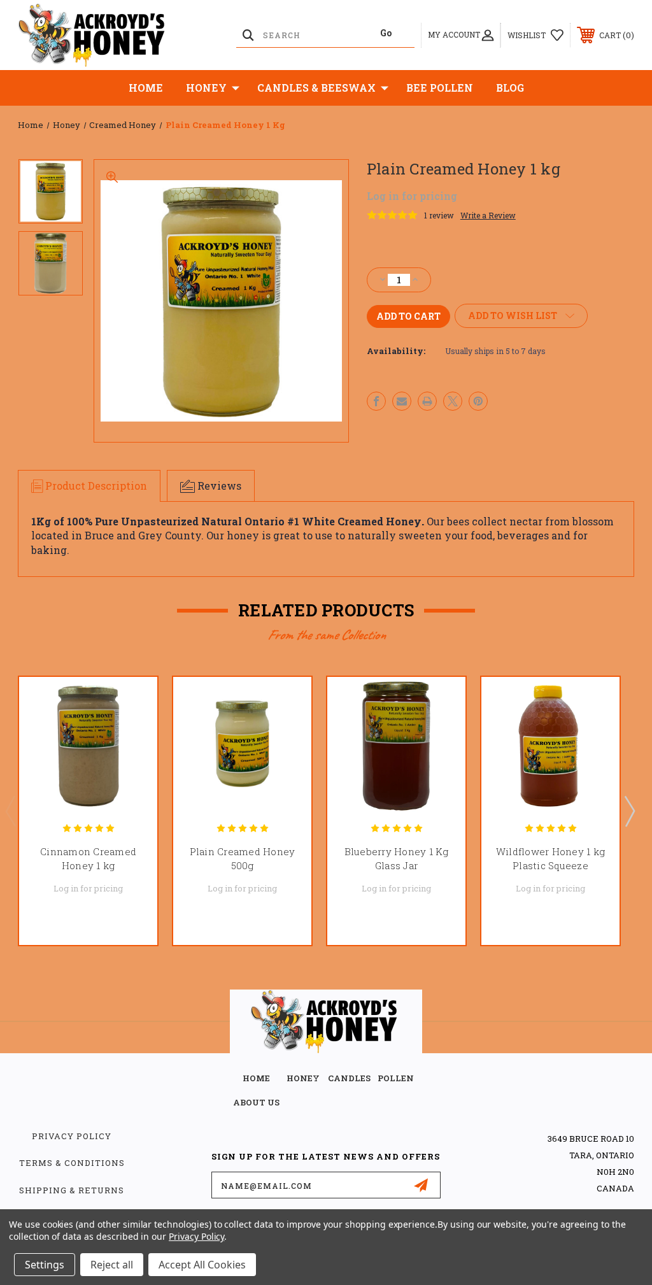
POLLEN (396, 1078)
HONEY (303, 1078)
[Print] (427, 401)
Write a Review (488, 215)
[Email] (401, 401)
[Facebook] (376, 401)
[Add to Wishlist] (132, 732)
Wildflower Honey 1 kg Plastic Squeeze (550, 858)
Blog (510, 87)
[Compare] (132, 763)
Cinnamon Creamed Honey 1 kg (88, 858)
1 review (439, 215)
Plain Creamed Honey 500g (242, 858)
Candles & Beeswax (316, 87)
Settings (44, 1265)
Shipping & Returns (71, 1190)
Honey (206, 87)
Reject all (111, 1265)
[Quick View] (132, 702)
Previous (10, 811)
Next (629, 811)
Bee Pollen (439, 87)
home (256, 1078)
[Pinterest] (478, 401)
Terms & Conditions (72, 1162)
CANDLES (349, 1078)
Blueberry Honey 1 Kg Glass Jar (396, 858)
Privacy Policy (71, 1136)
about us (256, 1102)
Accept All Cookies (202, 1265)
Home (146, 87)
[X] (452, 401)
